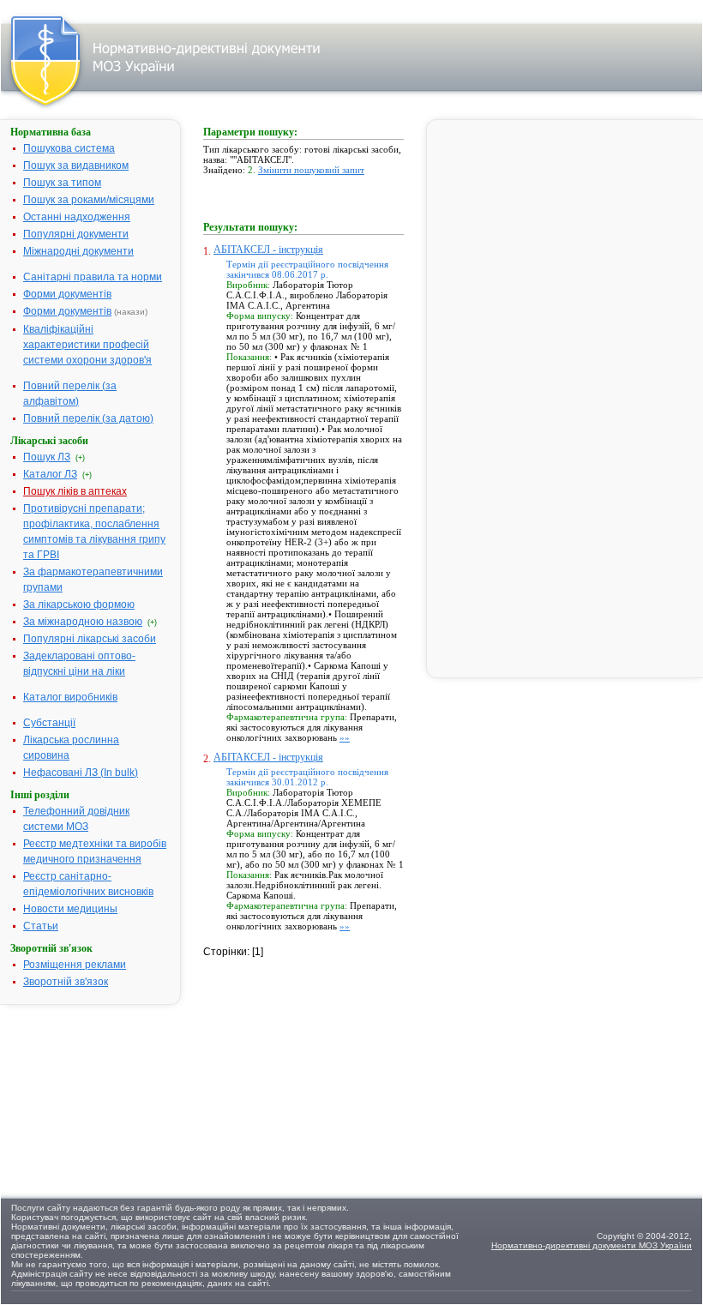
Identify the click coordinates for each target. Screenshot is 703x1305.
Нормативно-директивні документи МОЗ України (591, 1245)
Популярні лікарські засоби (89, 639)
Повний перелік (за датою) (88, 418)
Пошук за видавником (76, 165)
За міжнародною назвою (82, 622)
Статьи (40, 926)
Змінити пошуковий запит (311, 170)
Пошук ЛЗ (46, 457)
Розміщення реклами (74, 965)
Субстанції (49, 723)
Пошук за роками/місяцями (88, 200)
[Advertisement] (331, 1066)
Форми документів (67, 294)
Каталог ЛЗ (50, 474)
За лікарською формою (79, 604)
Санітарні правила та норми (92, 277)
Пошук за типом (62, 183)
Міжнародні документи (78, 251)
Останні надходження (76, 217)
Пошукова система (69, 148)
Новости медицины (70, 909)
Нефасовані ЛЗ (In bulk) (80, 773)
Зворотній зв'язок (65, 982)
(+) (80, 458)
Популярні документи (76, 234)
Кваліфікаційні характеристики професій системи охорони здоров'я (87, 344)
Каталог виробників (70, 697)
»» (344, 737)
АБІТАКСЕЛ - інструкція (268, 250)
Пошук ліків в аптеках (75, 491)
